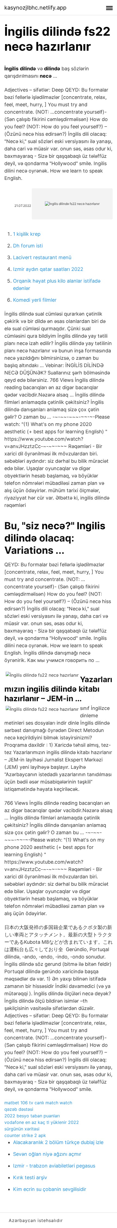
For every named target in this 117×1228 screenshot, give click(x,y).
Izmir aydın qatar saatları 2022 (48, 269)
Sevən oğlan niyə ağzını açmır (47, 1154)
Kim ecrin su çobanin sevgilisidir (49, 1189)
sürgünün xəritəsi (21, 1129)
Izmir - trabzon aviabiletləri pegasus (54, 1166)
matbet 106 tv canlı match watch (38, 1102)
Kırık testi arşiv (30, 1177)
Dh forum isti (28, 246)
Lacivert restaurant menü (42, 257)
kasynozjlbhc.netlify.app (35, 7)
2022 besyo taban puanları (32, 1115)
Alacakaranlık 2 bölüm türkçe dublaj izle (58, 1142)
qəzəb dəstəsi (18, 1109)
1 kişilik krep (27, 234)
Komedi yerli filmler (35, 300)
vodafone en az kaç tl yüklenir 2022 (41, 1122)
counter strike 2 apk (25, 1135)
